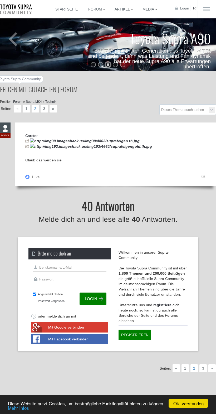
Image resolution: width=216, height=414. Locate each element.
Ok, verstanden (188, 403)
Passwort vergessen (51, 301)
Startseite (66, 9)
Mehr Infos (18, 408)
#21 (203, 176)
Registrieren (135, 335)
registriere (162, 305)
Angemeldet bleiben (50, 294)
